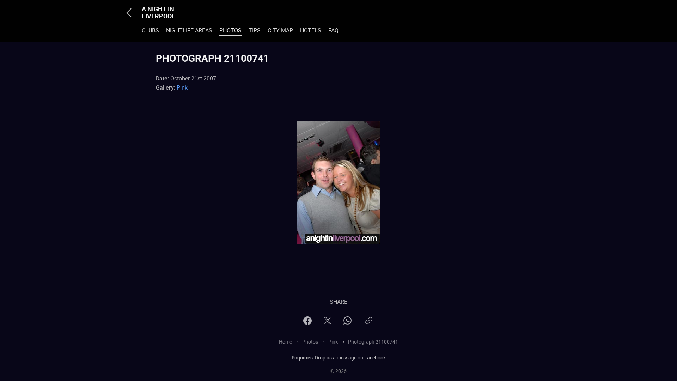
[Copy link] (369, 323)
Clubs (150, 30)
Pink (182, 87)
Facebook (375, 358)
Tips (255, 30)
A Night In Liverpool (158, 13)
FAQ (333, 30)
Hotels (310, 30)
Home (285, 342)
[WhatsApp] (347, 322)
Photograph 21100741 (373, 342)
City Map (280, 30)
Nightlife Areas (189, 30)
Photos (230, 30)
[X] (327, 323)
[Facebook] (307, 323)
